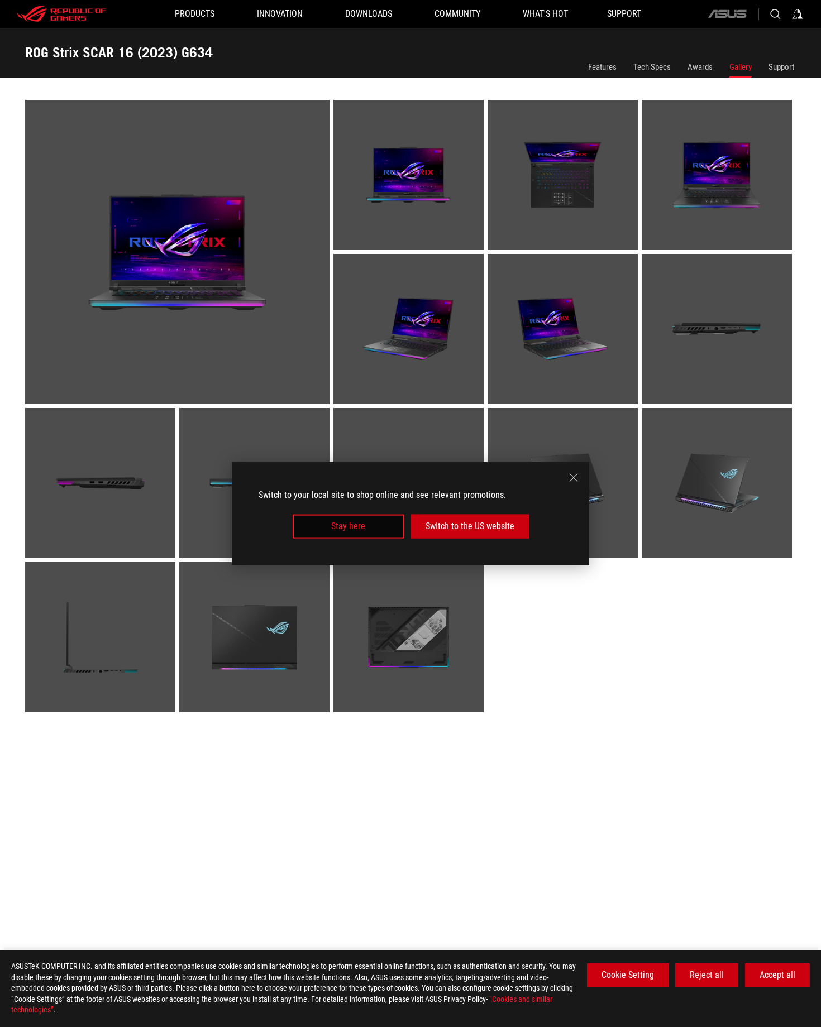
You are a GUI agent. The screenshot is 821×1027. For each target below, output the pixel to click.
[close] (573, 477)
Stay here (348, 526)
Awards (700, 67)
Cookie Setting (628, 975)
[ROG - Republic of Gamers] (61, 14)
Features (602, 67)
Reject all (707, 975)
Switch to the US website (470, 526)
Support (781, 67)
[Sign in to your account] (797, 14)
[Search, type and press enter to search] (775, 14)
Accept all (777, 975)
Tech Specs (652, 67)
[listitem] (179, 254)
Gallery (740, 67)
